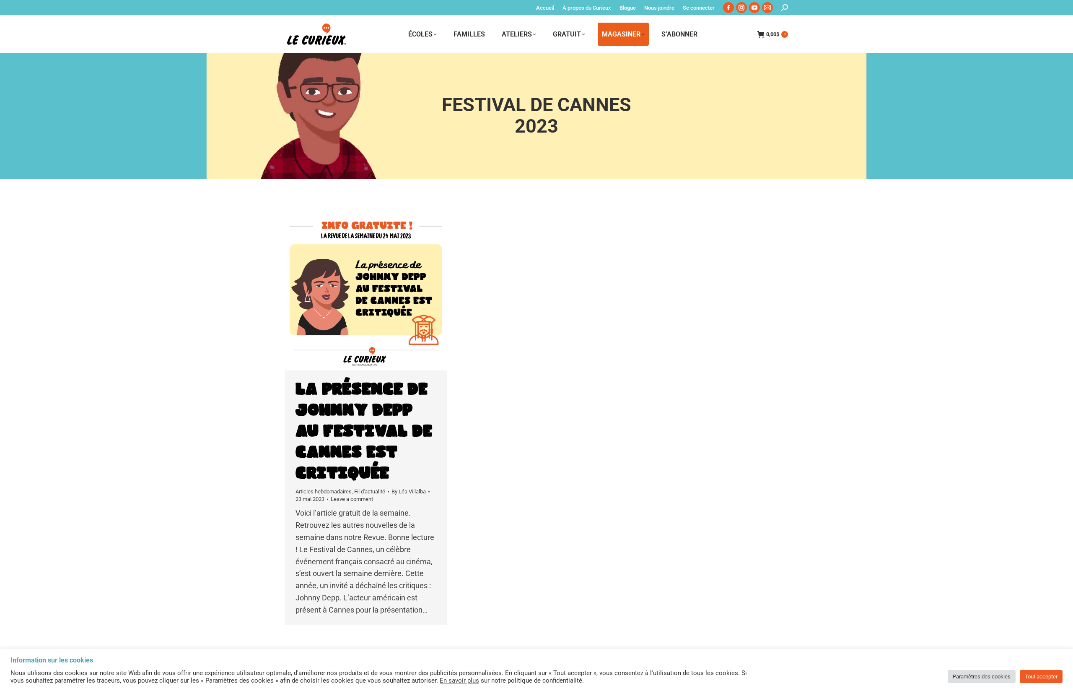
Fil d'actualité (369, 491)
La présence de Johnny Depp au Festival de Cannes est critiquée (363, 431)
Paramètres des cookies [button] (982, 676)
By (408, 491)
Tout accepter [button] (1041, 676)
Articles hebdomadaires (323, 491)
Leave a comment (352, 499)
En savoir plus (459, 680)
